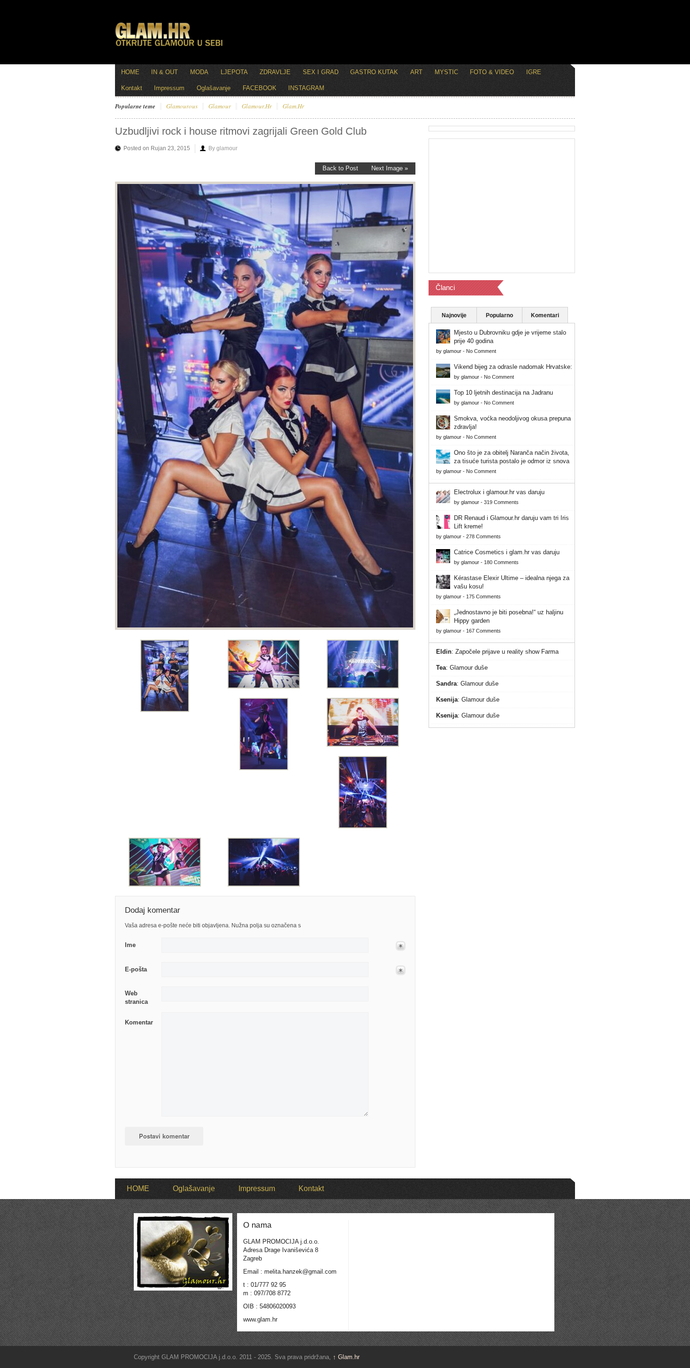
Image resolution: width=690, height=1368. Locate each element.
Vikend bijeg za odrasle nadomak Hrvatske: (513, 366)
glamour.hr (257, 106)
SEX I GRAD (320, 72)
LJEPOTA (234, 72)
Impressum (169, 88)
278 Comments (483, 536)
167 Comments (483, 631)
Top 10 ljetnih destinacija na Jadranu (503, 392)
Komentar (139, 1022)
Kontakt (131, 88)
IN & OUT (164, 72)
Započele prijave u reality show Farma (507, 651)
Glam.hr (346, 1356)
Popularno (499, 315)
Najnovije (454, 315)
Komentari (545, 315)
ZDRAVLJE (275, 72)
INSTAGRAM (306, 88)
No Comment (481, 351)
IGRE (533, 72)
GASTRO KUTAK (374, 72)
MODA (199, 72)
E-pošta (136, 969)
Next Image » (389, 168)
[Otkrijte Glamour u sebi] (169, 46)
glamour (219, 106)
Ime (130, 944)
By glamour (223, 148)
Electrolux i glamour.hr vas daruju (499, 492)
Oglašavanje (213, 88)
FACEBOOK (259, 88)
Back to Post (340, 168)
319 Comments (501, 502)
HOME (130, 72)
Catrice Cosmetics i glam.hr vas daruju (507, 552)
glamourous (182, 106)
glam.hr (293, 106)
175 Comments (483, 596)
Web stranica (136, 997)
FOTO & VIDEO (492, 72)
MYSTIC (446, 72)
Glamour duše (469, 667)
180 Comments (501, 562)
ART (416, 72)
